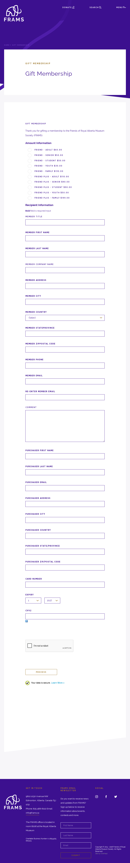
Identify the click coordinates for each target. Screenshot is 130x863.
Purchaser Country (38, 530)
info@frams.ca (32, 813)
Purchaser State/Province (43, 546)
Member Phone (35, 359)
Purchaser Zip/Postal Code (43, 561)
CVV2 (29, 610)
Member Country (36, 312)
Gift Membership (35, 123)
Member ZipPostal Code (40, 343)
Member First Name (38, 232)
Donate (67, 7)
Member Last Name (37, 248)
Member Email (34, 375)
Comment (31, 407)
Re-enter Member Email (40, 391)
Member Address (36, 280)
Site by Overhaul (101, 853)
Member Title (34, 216)
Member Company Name (40, 264)
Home (7, 45)
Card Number (34, 579)
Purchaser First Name (40, 450)
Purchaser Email (36, 482)
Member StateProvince (40, 328)
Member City (33, 296)
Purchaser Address (38, 498)
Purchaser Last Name (39, 466)
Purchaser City (35, 514)
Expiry (30, 594)
